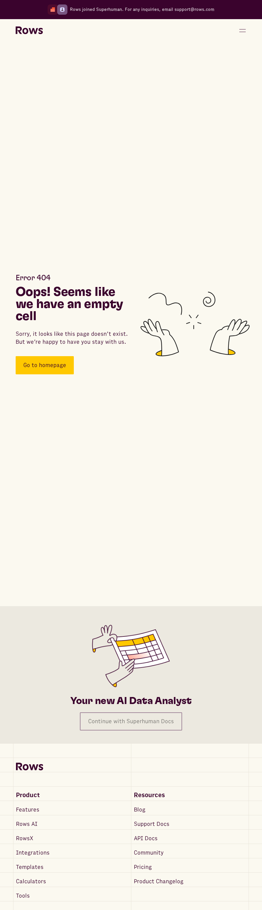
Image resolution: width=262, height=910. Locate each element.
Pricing (143, 867)
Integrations (33, 852)
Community (149, 852)
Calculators (31, 881)
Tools (23, 895)
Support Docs (151, 824)
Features (27, 809)
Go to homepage (44, 365)
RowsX (24, 838)
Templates (29, 867)
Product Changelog (158, 881)
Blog (139, 809)
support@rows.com (194, 9)
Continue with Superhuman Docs (131, 721)
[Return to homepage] (29, 30)
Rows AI (26, 824)
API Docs (146, 838)
